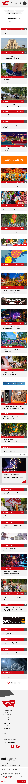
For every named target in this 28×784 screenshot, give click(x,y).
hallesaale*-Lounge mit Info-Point (11, 186)
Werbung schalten (8, 723)
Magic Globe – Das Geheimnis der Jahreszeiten (11, 573)
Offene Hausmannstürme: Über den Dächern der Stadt (14, 126)
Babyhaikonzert (7, 269)
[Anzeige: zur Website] (14, 242)
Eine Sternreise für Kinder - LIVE (11, 677)
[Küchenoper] (14, 504)
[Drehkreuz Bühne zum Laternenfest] (14, 315)
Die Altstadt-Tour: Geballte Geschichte (12, 644)
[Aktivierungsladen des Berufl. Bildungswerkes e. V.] (14, 362)
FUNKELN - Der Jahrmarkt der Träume (12, 292)
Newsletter (7, 728)
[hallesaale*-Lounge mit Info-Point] (14, 174)
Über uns (6, 731)
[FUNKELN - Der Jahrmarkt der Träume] (14, 279)
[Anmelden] (20, 3)
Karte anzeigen (20, 10)
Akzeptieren (22, 781)
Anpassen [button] (3, 781)
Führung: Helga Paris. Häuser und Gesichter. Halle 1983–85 (14, 610)
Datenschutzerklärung (10, 739)
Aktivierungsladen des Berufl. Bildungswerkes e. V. (10, 375)
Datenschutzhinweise (10, 777)
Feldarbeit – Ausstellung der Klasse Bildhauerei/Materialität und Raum (11, 57)
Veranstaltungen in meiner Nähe (14, 13)
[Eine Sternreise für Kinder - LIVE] (14, 664)
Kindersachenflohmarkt (9, 209)
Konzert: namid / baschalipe (10, 441)
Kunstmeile (5, 150)
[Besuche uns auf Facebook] (12, 746)
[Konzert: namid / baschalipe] (14, 429)
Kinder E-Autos (6, 527)
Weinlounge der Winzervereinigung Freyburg (14, 106)
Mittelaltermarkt (7, 351)
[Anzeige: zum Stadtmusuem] (14, 620)
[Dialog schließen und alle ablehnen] (27, 769)
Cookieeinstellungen (9, 742)
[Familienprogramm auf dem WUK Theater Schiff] (14, 585)
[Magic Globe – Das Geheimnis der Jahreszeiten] (14, 560)
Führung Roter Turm (8, 634)
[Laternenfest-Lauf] (14, 69)
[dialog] (14, 776)
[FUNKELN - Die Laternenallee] (14, 220)
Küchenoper (6, 517)
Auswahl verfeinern (9, 10)
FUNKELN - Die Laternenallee (10, 233)
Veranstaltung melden (10, 726)
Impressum (7, 737)
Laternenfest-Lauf (7, 83)
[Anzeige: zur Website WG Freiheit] (14, 536)
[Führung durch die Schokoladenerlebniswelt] (14, 396)
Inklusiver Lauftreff (7, 116)
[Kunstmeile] (14, 138)
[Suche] (11, 3)
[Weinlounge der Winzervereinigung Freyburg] (14, 93)
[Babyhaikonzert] (14, 256)
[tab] (20, 454)
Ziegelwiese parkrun (8, 33)
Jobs (5, 733)
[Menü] (25, 3)
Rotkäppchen (6, 494)
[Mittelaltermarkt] (14, 339)
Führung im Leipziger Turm (9, 451)
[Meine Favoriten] (16, 3)
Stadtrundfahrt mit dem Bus (10, 654)
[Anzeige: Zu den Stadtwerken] (14, 160)
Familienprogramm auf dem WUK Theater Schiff (13, 598)
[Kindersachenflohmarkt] (14, 197)
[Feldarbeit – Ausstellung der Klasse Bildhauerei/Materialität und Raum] (14, 44)
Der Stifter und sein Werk (9, 418)
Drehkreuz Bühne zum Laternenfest (12, 328)
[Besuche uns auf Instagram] (18, 746)
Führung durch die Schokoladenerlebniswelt (14, 408)
